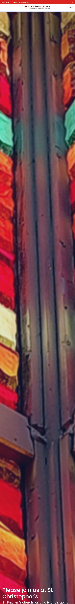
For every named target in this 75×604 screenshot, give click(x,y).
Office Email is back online (20, 2)
